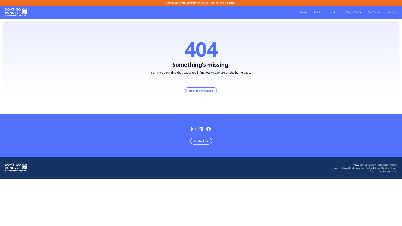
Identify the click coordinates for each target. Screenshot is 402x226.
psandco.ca (392, 171)
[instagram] (193, 129)
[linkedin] (201, 129)
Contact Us (201, 141)
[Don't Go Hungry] (16, 12)
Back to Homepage (201, 90)
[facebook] (208, 129)
